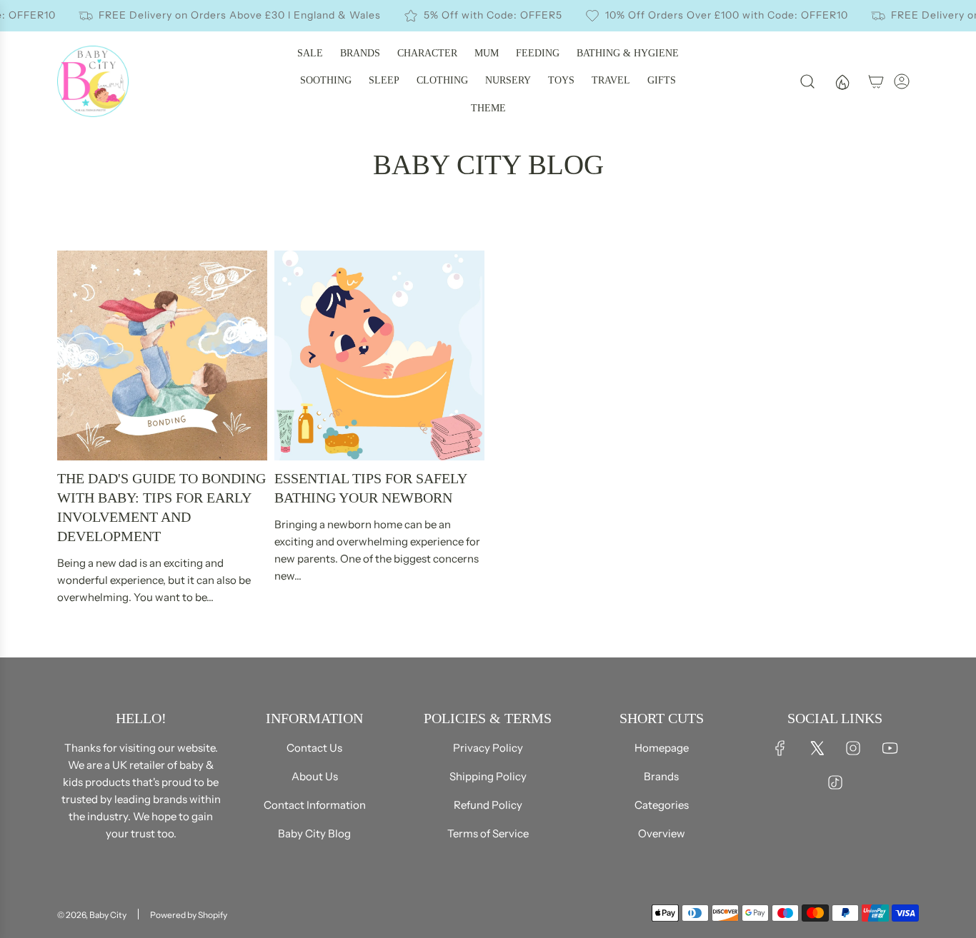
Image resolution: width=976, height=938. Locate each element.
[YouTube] (889, 748)
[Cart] (876, 81)
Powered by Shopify (188, 914)
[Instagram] (853, 748)
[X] (817, 748)
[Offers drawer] (842, 81)
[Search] (807, 81)
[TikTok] (835, 782)
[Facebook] (780, 748)
